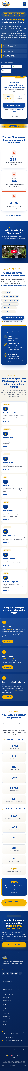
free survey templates (18, 1062)
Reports (5, 1021)
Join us (8, 641)
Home (4, 1008)
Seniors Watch (7, 1000)
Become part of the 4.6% (15, 902)
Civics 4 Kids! (6, 984)
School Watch (6, 997)
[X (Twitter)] (7, 973)
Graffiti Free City (7, 989)
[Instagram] (12, 973)
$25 (8, 97)
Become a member (15, 105)
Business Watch (7, 981)
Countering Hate (7, 987)
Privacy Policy (20, 1053)
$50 (19, 98)
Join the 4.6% (15, 944)
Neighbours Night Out (8, 994)
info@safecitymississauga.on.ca (13, 1040)
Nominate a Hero (7, 1019)
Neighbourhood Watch (9, 992)
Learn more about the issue (13, 215)
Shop (4, 1024)
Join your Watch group (14, 317)
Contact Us (6, 1013)
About (4, 1011)
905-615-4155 (9, 1037)
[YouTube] (16, 973)
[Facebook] (3, 973)
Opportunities (6, 1016)
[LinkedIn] (20, 973)
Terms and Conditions (9, 1053)
